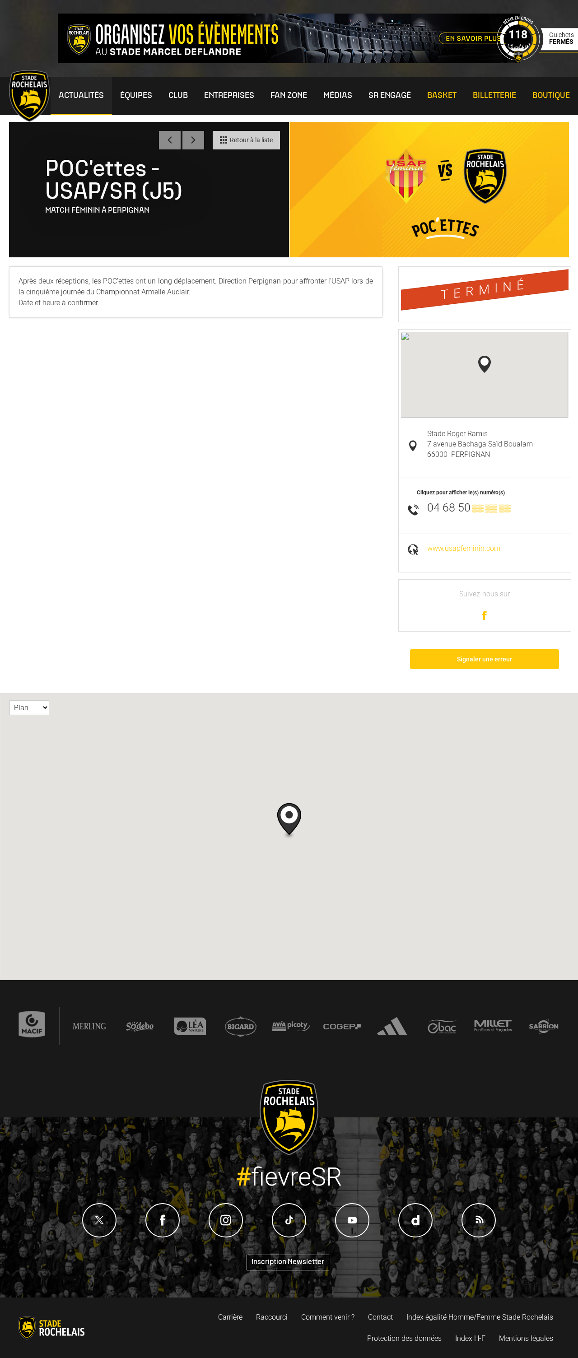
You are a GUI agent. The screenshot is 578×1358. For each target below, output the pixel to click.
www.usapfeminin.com (463, 548)
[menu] (81, 96)
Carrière (230, 1317)
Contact (380, 1317)
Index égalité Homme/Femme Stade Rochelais (479, 1317)
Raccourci (272, 1317)
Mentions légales (526, 1338)
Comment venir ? (327, 1317)
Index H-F (470, 1338)
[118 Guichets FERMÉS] (537, 60)
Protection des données (404, 1338)
